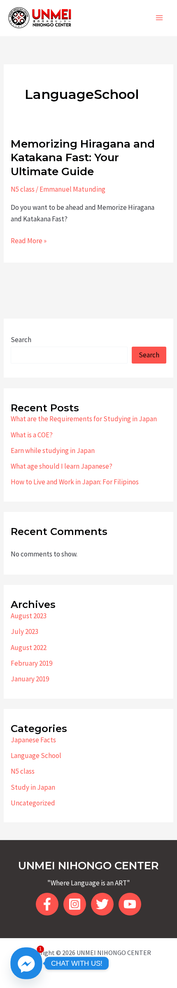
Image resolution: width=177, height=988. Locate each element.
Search (21, 339)
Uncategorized (33, 802)
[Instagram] (74, 904)
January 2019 (30, 678)
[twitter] (102, 904)
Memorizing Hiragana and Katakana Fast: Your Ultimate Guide (83, 157)
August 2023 (29, 615)
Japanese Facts (33, 739)
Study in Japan (33, 787)
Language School (36, 755)
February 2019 (31, 663)
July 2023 (24, 631)
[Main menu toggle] (159, 17)
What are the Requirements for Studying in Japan (84, 418)
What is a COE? (32, 434)
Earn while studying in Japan (53, 450)
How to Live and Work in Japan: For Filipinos (75, 481)
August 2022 (29, 647)
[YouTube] (130, 904)
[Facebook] (47, 904)
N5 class (23, 189)
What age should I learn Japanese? (61, 466)
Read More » (29, 241)
